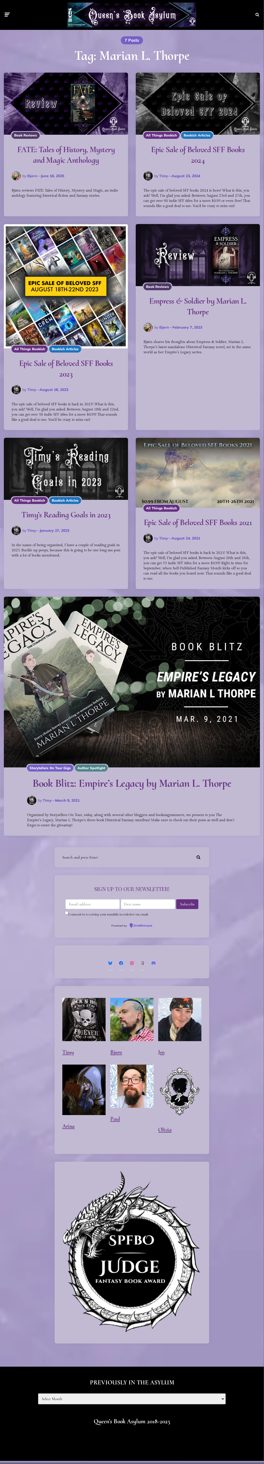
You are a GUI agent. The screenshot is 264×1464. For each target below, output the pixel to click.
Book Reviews (25, 135)
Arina (68, 1126)
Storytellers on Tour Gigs (50, 768)
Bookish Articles (197, 135)
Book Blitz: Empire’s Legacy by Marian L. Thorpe (131, 783)
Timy (163, 176)
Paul (115, 1119)
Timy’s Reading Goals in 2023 (65, 515)
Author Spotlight (91, 768)
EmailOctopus (143, 925)
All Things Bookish (161, 135)
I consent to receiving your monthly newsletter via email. (108, 914)
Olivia (165, 1129)
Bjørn (32, 176)
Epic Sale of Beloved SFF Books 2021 (198, 522)
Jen (161, 1052)
